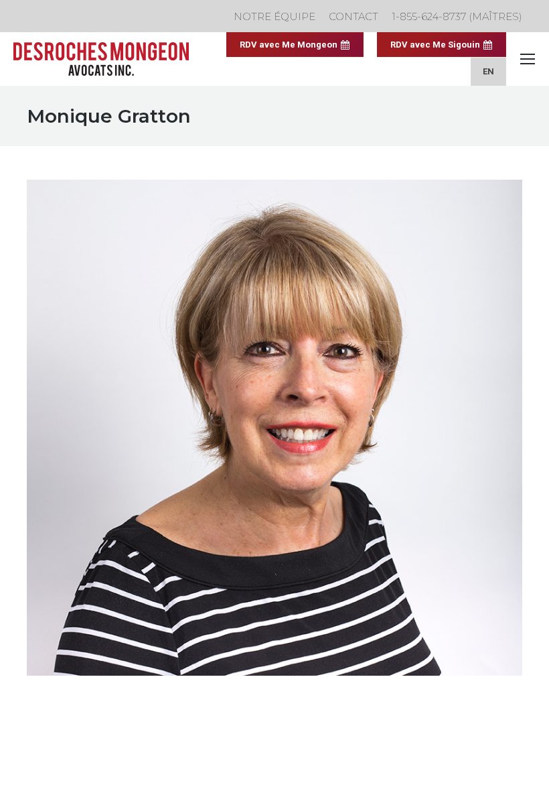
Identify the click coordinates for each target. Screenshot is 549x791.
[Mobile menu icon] (528, 59)
